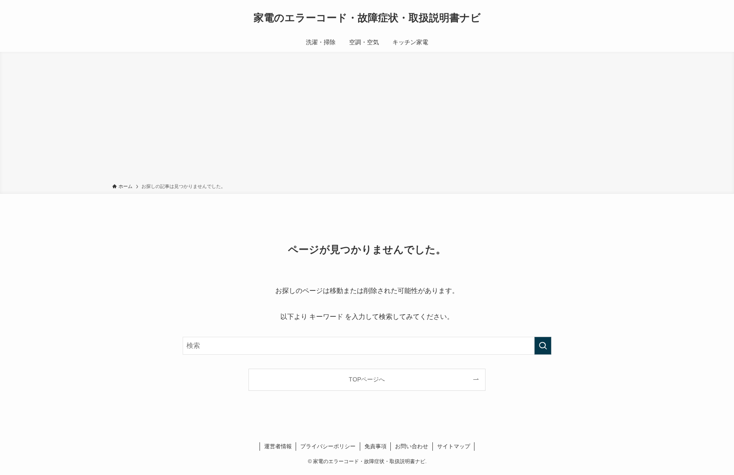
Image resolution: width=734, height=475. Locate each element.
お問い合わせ (411, 446)
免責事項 (375, 446)
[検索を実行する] (542, 346)
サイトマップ (453, 446)
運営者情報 (278, 446)
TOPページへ (367, 379)
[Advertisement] (367, 119)
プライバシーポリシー (328, 446)
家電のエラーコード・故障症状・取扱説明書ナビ (367, 18)
